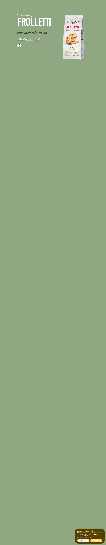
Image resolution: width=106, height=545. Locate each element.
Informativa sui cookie (84, 537)
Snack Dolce (25, 15)
